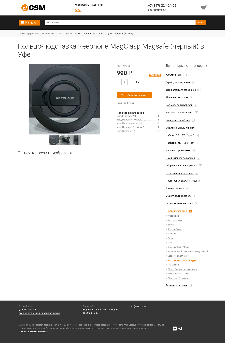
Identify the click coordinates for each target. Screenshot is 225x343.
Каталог (31, 22)
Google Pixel (174, 216)
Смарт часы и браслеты (179, 196)
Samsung (172, 234)
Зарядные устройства (178, 120)
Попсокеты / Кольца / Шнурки (182, 260)
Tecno (171, 238)
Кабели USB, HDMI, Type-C (180, 135)
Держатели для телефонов (181, 90)
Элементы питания (176, 285)
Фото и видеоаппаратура (180, 203)
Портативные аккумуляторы (181, 180)
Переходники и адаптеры (180, 173)
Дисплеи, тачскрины (177, 97)
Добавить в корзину (136, 95)
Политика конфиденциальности (34, 331)
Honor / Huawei (175, 220)
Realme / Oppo (175, 229)
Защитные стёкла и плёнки (180, 127)
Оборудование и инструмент (181, 165)
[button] (65, 99)
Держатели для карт (177, 256)
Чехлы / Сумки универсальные (182, 269)
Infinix (171, 225)
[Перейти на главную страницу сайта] (33, 7)
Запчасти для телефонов (179, 112)
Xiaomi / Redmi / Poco (178, 247)
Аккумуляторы (174, 74)
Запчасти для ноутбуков (179, 105)
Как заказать (82, 4)
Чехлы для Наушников (179, 274)
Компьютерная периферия (180, 158)
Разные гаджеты (175, 188)
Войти (78, 10)
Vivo (170, 242)
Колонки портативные (178, 150)
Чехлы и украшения (176, 211)
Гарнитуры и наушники (178, 82)
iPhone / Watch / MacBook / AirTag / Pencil (188, 251)
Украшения (173, 265)
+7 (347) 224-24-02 (139, 306)
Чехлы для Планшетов (179, 278)
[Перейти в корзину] (204, 8)
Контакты (97, 4)
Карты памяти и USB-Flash (180, 143)
